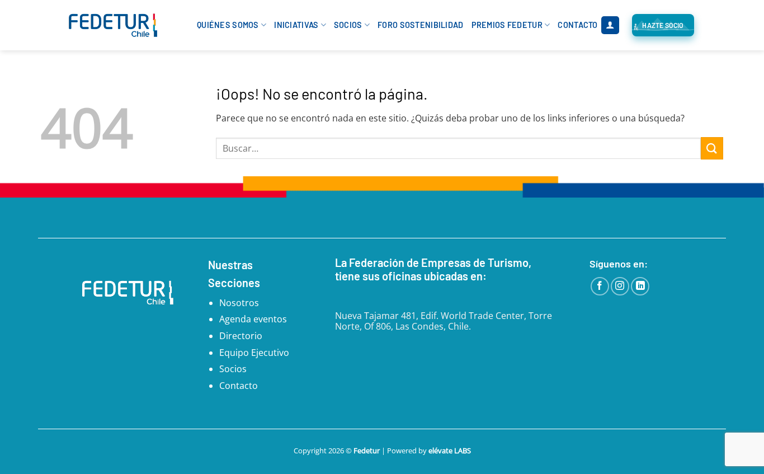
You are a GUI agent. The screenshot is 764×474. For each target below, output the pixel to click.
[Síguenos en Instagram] (620, 286)
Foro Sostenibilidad (420, 25)
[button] (610, 25)
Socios (348, 25)
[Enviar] (712, 148)
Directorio (240, 336)
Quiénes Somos (228, 25)
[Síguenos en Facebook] (600, 286)
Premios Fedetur (507, 25)
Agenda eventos (253, 319)
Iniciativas (296, 25)
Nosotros (239, 303)
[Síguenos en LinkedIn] (640, 286)
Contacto (577, 25)
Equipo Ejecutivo (254, 352)
